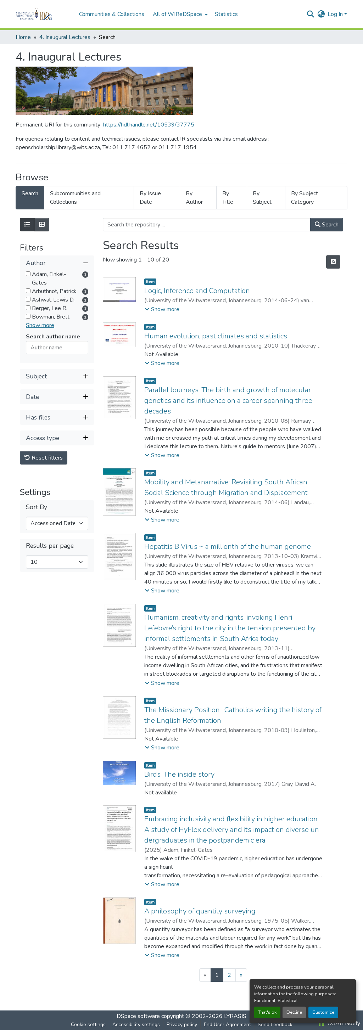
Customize (323, 1012)
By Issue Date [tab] (150, 198)
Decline (294, 1012)
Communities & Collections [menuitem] (111, 14)
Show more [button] (40, 325)
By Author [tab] (194, 198)
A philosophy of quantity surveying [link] (200, 911)
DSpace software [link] (138, 1016)
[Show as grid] (41, 224)
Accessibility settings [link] (136, 1024)
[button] (44, 14)
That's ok (267, 1012)
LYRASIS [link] (235, 1016)
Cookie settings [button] (88, 1024)
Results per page (50, 546)
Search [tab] (30, 193)
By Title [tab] (227, 198)
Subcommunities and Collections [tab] (75, 198)
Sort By (36, 507)
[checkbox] (28, 273)
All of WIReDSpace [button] (177, 14)
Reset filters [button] (46, 458)
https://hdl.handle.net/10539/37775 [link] (148, 125)
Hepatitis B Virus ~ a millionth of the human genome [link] (227, 546)
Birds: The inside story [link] (179, 774)
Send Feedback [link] (275, 1024)
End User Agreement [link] (227, 1024)
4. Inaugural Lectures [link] (64, 37)
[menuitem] (179, 14)
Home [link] (23, 37)
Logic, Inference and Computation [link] (197, 291)
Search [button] (329, 225)
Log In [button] (336, 14)
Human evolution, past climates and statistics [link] (215, 336)
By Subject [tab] (262, 198)
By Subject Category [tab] (304, 198)
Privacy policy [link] (182, 1024)
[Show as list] (27, 224)
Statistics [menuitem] (226, 14)
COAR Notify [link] (343, 1023)
